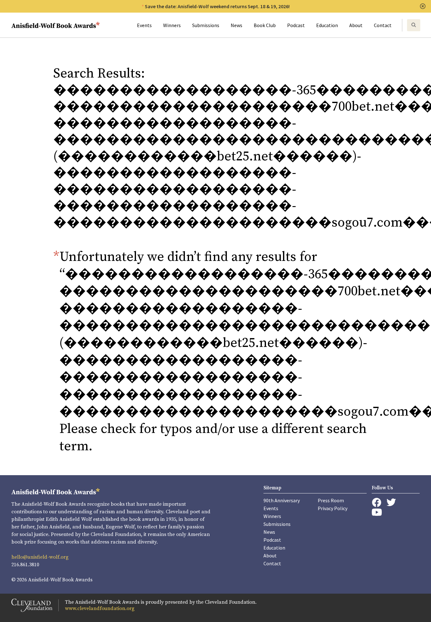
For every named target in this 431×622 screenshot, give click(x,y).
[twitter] (391, 502)
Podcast (296, 25)
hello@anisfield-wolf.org (39, 557)
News (236, 25)
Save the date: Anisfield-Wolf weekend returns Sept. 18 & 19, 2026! (217, 6)
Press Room (331, 500)
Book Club (265, 25)
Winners (172, 25)
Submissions (205, 25)
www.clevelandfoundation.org (99, 608)
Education (327, 25)
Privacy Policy (332, 508)
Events (144, 25)
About (356, 25)
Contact (383, 25)
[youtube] (377, 512)
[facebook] (376, 502)
